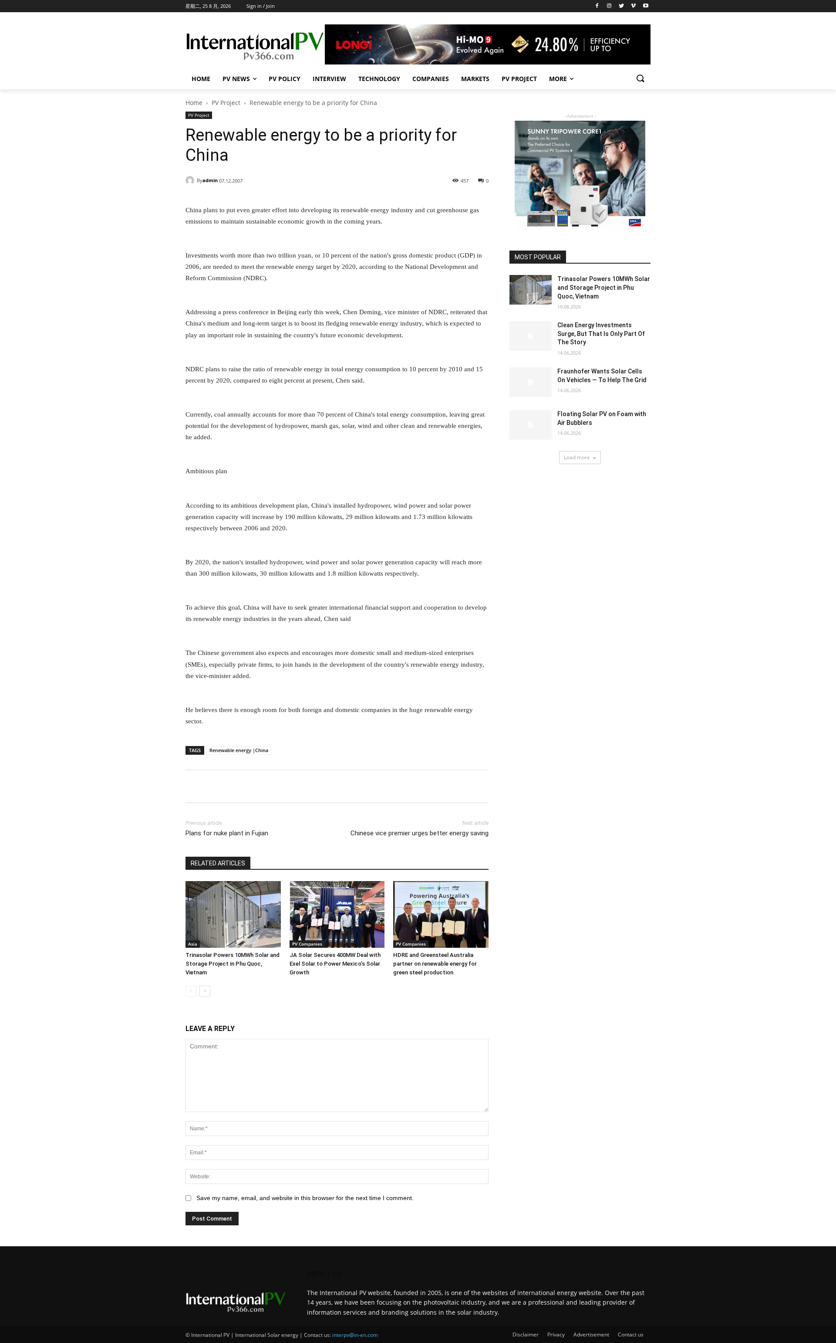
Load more (577, 457)
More (558, 79)
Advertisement (591, 1334)
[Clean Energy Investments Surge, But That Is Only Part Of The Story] (530, 336)
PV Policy (284, 79)
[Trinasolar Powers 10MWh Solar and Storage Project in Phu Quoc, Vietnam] (233, 914)
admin (210, 180)
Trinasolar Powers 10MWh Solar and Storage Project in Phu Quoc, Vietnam (232, 964)
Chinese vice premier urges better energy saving (420, 833)
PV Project (519, 79)
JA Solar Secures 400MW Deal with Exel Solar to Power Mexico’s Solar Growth (335, 964)
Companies (430, 79)
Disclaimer (525, 1334)
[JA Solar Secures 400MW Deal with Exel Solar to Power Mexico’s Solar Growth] (337, 914)
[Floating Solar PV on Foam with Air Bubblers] (530, 425)
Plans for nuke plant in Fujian (226, 833)
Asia (192, 944)
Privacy (556, 1334)
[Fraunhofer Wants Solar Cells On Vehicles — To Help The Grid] (530, 382)
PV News (236, 79)
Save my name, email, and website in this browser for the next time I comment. (305, 1197)
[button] (640, 78)
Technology (379, 79)
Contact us (631, 1334)
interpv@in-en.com (355, 1335)
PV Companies (307, 944)
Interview (329, 79)
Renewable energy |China (238, 750)
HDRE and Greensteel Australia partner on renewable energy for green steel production (435, 964)
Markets (475, 79)
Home (201, 79)
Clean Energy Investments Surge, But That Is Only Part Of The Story (601, 334)
